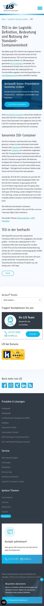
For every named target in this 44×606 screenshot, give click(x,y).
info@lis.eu (12, 336)
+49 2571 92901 (14, 332)
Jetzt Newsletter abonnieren (16, 600)
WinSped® (6, 408)
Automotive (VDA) (9, 427)
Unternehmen (7, 497)
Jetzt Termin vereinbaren (17, 104)
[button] (40, 8)
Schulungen (6, 462)
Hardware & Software (10, 477)
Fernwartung (7, 472)
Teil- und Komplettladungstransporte (16, 442)
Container (15, 150)
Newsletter (6, 516)
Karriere (5, 502)
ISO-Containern (17, 63)
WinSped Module (9, 294)
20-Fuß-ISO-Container (14, 115)
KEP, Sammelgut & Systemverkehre (15, 437)
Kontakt (33, 334)
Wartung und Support (10, 458)
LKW (33, 218)
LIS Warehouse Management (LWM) (16, 418)
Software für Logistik (34, 577)
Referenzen (6, 507)
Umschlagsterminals (10, 75)
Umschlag (16, 147)
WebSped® (6, 413)
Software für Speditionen (18, 577)
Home (4, 19)
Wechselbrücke (24, 218)
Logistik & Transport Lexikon (18, 19)
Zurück (8, 273)
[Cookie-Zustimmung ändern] (4, 602)
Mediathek (6, 467)
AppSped (5, 423)
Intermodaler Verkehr (10, 432)
